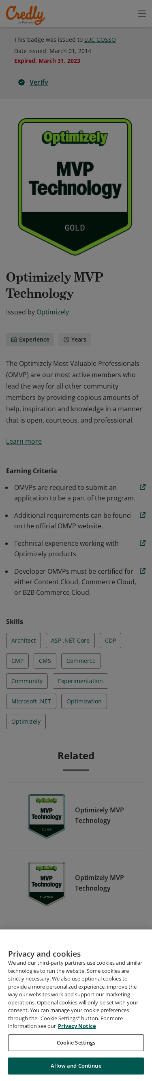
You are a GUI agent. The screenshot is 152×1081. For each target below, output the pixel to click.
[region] (76, 1005)
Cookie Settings (76, 1042)
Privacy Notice (77, 1026)
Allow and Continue (76, 1065)
